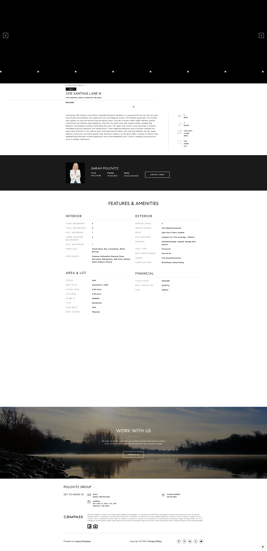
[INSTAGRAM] (184, 541)
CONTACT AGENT (157, 175)
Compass (134, 514)
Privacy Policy (155, 541)
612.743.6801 (112, 176)
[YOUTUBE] (201, 541)
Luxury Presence (83, 541)
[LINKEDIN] (190, 541)
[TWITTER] (196, 541)
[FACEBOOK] (179, 541)
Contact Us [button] (133, 454)
